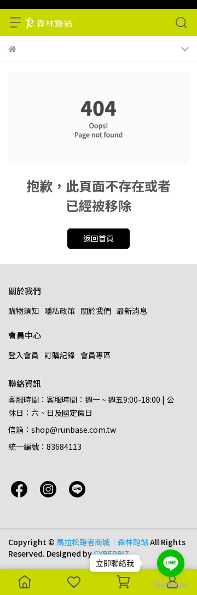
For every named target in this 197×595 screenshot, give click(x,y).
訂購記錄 (59, 355)
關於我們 (95, 310)
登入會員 (23, 355)
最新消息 (132, 310)
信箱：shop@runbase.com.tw (62, 429)
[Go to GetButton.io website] (170, 584)
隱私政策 (59, 310)
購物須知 (23, 310)
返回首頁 (98, 238)
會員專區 (95, 355)
